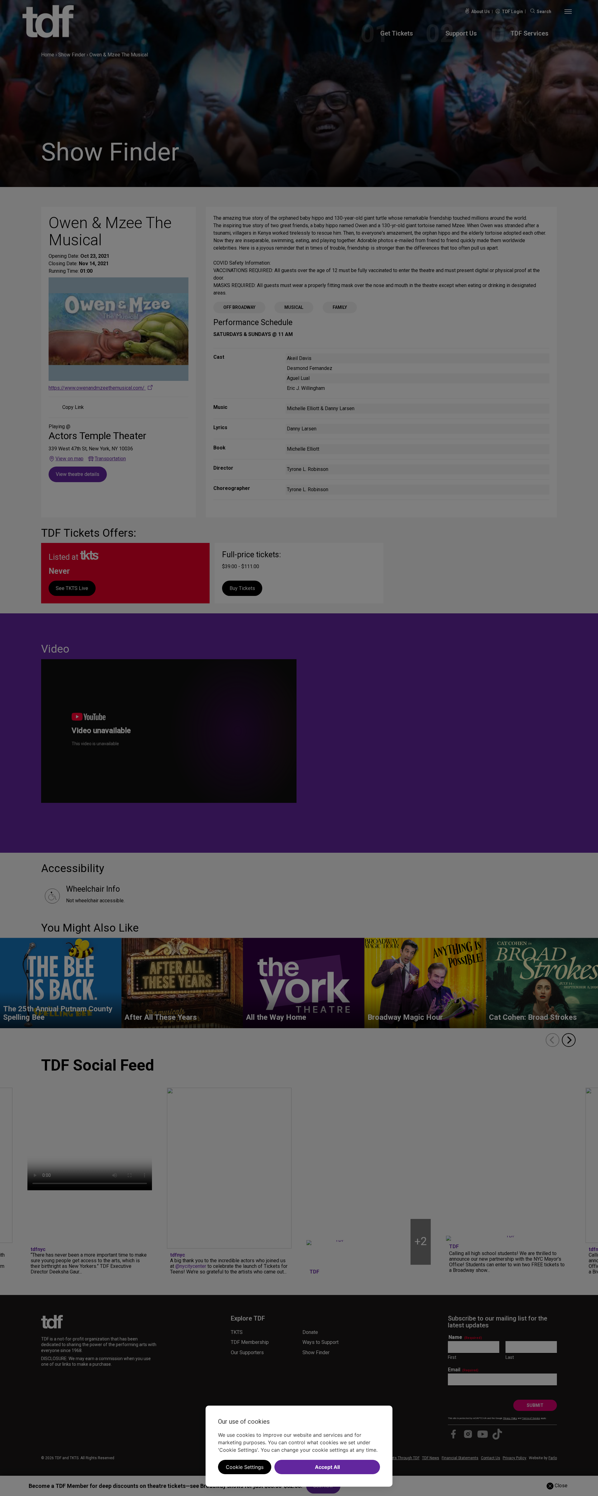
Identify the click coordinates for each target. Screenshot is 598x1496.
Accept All (327, 1467)
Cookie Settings (244, 1467)
